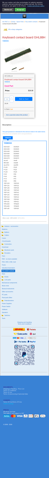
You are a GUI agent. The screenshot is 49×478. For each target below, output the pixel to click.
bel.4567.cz (6, 22)
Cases (4, 238)
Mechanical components (9, 283)
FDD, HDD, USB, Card (9, 262)
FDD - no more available (9, 259)
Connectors (8, 244)
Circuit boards (6, 241)
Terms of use (7, 392)
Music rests (5, 286)
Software (4, 309)
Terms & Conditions (9, 390)
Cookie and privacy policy (35, 6)
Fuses (4, 265)
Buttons (6, 232)
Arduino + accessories (11, 226)
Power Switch (6, 306)
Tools (3, 318)
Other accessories (7, 291)
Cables (6, 235)
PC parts (4, 294)
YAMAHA (8, 138)
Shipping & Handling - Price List (13, 389)
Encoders (7, 253)
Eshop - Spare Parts (17, 22)
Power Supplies (7, 303)
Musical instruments (8, 288)
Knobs (6, 277)
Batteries (4, 229)
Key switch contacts (31, 22)
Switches (7, 315)
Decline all (8, 10)
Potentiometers (9, 300)
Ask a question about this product (17, 115)
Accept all (20, 10)
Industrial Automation (8, 268)
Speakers (5, 312)
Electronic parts (9, 250)
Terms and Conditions (24, 324)
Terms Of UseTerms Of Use (12, 402)
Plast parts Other (7, 297)
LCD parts (7, 280)
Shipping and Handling (24, 322)
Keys (3, 274)
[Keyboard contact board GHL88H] (14, 69)
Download (5, 247)
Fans (3, 256)
